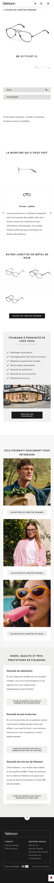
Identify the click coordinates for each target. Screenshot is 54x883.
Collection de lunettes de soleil (27, 634)
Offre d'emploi (11, 849)
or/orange (13, 97)
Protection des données (38, 852)
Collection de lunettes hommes (27, 512)
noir (9, 90)
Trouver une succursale (27, 415)
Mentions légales (36, 849)
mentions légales (37, 842)
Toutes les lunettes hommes (20, 10)
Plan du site (33, 845)
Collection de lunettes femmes (27, 573)
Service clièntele (12, 845)
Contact (9, 842)
